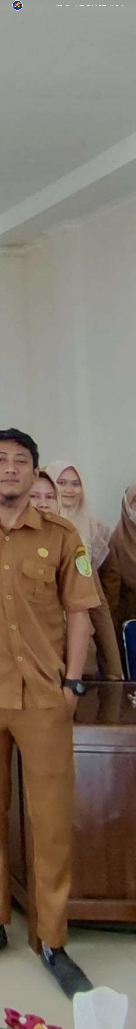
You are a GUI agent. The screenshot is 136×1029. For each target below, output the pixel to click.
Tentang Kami (79, 5)
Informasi (113, 5)
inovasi (68, 5)
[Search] (123, 5)
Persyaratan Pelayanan (96, 5)
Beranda (58, 5)
